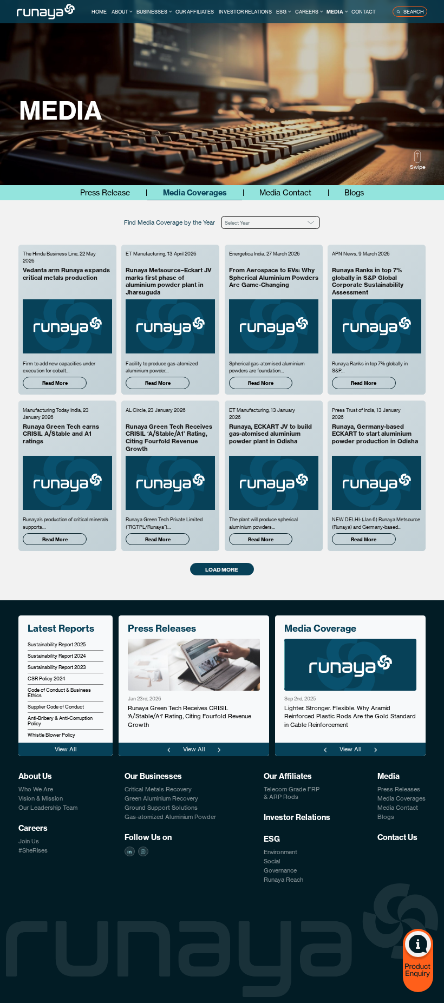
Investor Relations (297, 817)
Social (272, 861)
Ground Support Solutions (161, 807)
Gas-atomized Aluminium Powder (170, 817)
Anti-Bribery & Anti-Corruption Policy (60, 720)
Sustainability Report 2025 (57, 644)
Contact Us (397, 837)
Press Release (105, 193)
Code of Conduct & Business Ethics (59, 692)
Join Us (28, 841)
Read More (55, 382)
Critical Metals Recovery (158, 789)
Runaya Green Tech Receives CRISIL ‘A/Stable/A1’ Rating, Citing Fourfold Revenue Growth (189, 716)
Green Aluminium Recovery (161, 798)
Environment (280, 852)
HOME (99, 11)
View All (66, 749)
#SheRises (33, 850)
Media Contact (285, 193)
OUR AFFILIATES (194, 11)
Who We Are (35, 789)
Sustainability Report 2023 (57, 667)
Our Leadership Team (47, 807)
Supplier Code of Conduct (56, 706)
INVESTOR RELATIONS (245, 11)
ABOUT (120, 11)
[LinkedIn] (129, 851)
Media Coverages (195, 193)
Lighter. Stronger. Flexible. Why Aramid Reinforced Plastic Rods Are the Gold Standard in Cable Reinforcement (350, 716)
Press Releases (398, 789)
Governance (280, 870)
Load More (221, 569)
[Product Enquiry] (418, 960)
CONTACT (363, 11)
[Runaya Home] (46, 11)
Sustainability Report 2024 (57, 655)
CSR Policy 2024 (47, 678)
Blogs (354, 193)
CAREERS (306, 11)
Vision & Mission (40, 798)
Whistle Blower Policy (51, 734)
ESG (281, 11)
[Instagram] (143, 851)
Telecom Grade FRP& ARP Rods (291, 793)
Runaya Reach (283, 879)
